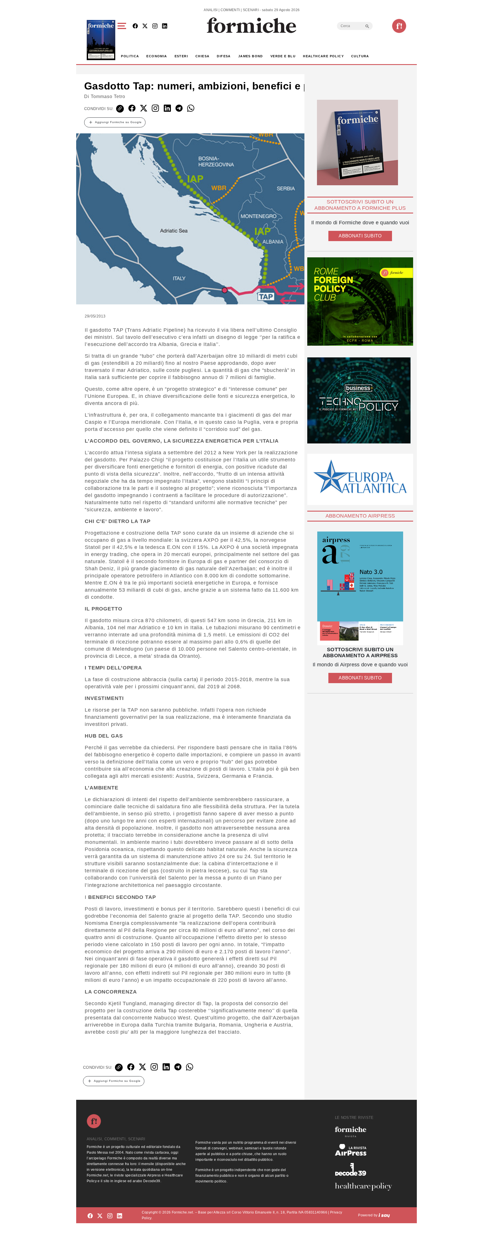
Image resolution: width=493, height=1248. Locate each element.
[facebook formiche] (90, 1216)
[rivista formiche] (360, 588)
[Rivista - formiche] (366, 1132)
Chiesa (202, 56)
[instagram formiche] (110, 1216)
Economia (156, 56)
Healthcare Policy (323, 56)
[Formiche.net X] (145, 26)
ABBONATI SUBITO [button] (360, 235)
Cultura (360, 56)
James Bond (250, 56)
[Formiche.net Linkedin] (164, 26)
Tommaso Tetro (108, 96)
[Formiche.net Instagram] (155, 26)
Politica (130, 56)
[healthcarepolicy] (366, 1187)
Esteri (181, 56)
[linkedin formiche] (119, 1216)
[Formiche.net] (399, 26)
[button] (122, 40)
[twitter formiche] (100, 1216)
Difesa (224, 56)
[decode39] (366, 1169)
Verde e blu (283, 56)
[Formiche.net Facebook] (135, 26)
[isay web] (384, 1215)
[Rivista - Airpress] (366, 1150)
